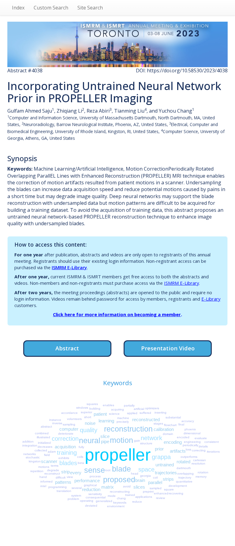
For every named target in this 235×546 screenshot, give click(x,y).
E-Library (210, 299)
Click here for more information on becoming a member (117, 314)
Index (18, 7)
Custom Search (51, 7)
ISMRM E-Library (69, 267)
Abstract (67, 348)
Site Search (90, 7)
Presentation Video (168, 348)
